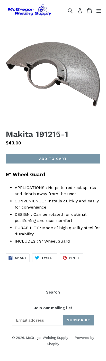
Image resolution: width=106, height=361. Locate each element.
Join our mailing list (53, 308)
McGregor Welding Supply (47, 338)
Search (53, 292)
